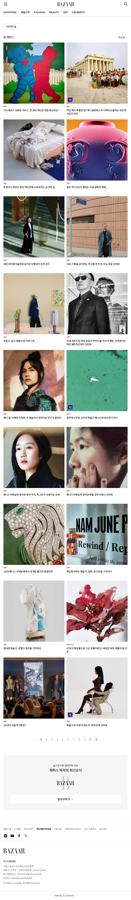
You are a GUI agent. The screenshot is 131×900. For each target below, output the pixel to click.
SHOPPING (10, 12)
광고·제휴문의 (90, 828)
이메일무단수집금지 (72, 828)
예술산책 (25, 12)
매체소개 (7, 828)
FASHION (39, 12)
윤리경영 (103, 828)
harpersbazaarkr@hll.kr (21, 877)
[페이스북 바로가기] (19, 836)
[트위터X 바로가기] (26, 836)
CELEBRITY (78, 12)
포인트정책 (28, 828)
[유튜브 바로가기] (12, 836)
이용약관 (58, 828)
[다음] (96, 739)
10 (90, 739)
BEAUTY (54, 12)
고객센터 (17, 828)
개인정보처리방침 (43, 828)
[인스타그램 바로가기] (5, 836)
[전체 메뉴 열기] (5, 4)
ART (65, 12)
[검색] (125, 4)
